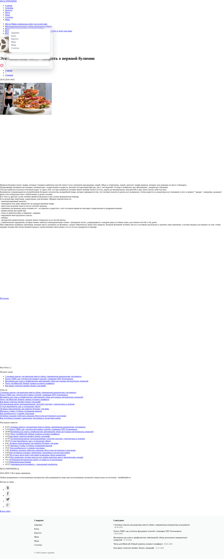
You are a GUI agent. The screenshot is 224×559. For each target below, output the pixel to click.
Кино (7, 15)
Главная (8, 5)
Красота (8, 10)
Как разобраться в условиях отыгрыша (17, 413)
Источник (4, 298)
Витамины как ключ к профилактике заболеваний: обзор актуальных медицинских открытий (46, 381)
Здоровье (9, 8)
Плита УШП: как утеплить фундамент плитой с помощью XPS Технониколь (39, 379)
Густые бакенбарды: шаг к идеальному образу (20, 406)
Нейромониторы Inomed (20, 462)
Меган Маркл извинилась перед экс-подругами (26, 24)
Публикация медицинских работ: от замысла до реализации (35, 460)
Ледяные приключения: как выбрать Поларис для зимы (24, 409)
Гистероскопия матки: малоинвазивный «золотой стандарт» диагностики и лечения (37, 404)
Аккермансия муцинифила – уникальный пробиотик (33, 464)
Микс (7, 19)
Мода (7, 12)
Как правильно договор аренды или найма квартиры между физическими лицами (46, 457)
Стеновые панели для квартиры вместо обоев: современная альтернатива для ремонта (43, 376)
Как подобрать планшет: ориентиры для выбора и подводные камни (30, 418)
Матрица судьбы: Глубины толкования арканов (21, 411)
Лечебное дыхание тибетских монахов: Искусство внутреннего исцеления (33, 416)
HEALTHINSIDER (8, 1)
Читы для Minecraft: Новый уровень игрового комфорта (29, 383)
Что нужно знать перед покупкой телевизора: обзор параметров (37, 455)
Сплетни (9, 17)
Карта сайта (5, 511)
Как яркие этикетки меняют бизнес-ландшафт (25, 386)
